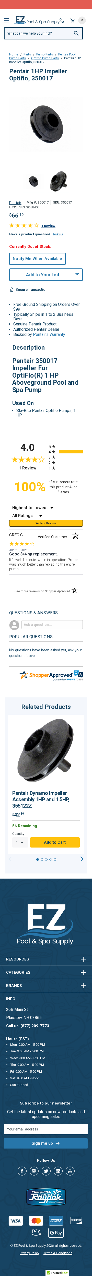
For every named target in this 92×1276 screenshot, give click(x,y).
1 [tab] (37, 859)
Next (82, 859)
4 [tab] (50, 859)
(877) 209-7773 (65, 4)
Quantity (18, 834)
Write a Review (46, 523)
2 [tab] (42, 859)
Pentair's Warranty (49, 334)
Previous (10, 859)
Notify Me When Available (37, 258)
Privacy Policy (29, 1253)
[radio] (66, 446)
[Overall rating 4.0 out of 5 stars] (24, 226)
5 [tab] (55, 859)
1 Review (48, 226)
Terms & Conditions (57, 1253)
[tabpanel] (46, 784)
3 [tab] (46, 859)
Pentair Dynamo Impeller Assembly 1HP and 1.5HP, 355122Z (40, 799)
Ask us (58, 234)
